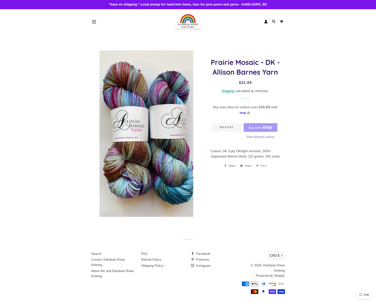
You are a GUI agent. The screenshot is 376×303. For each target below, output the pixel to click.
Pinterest (202, 259)
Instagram (203, 266)
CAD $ (274, 255)
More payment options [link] (260, 136)
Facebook (202, 254)
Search (96, 254)
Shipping (227, 91)
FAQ (144, 254)
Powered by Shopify (270, 276)
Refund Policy (151, 259)
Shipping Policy (152, 266)
